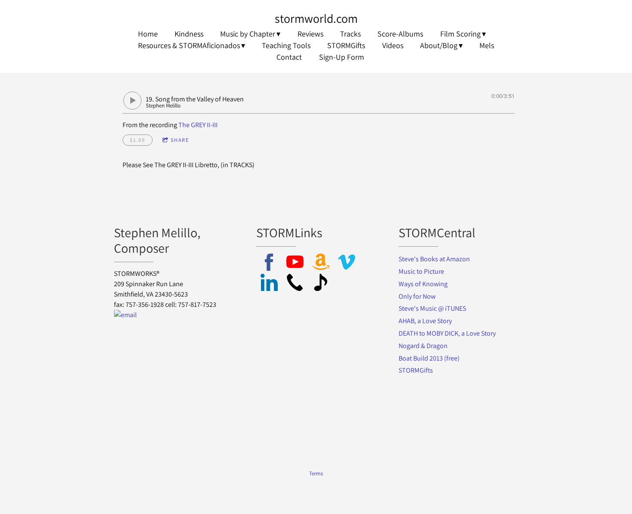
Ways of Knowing (424, 283)
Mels (486, 45)
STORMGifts (346, 45)
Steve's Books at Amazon (434, 258)
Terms (316, 473)
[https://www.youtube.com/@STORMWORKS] (295, 264)
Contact (289, 57)
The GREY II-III (198, 124)
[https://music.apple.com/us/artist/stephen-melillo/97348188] (320, 284)
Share (180, 140)
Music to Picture (421, 271)
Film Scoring (460, 34)
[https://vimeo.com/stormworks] (346, 264)
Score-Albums (400, 34)
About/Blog (438, 45)
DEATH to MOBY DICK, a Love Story (447, 333)
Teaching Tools (286, 45)
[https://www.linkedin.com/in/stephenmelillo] (269, 284)
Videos (392, 45)
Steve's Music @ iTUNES (432, 308)
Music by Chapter (247, 34)
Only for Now (417, 296)
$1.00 (137, 140)
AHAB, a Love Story (425, 320)
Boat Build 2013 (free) (429, 358)
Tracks (350, 34)
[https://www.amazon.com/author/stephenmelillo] (320, 264)
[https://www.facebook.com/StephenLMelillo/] (269, 264)
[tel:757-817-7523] (295, 284)
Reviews (310, 34)
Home (148, 34)
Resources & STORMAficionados (189, 45)
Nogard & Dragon (424, 345)
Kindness (189, 34)
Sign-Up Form (341, 57)
